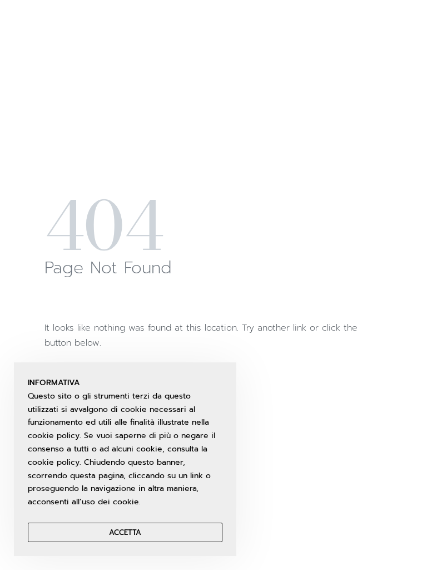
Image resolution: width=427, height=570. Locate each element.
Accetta (125, 532)
